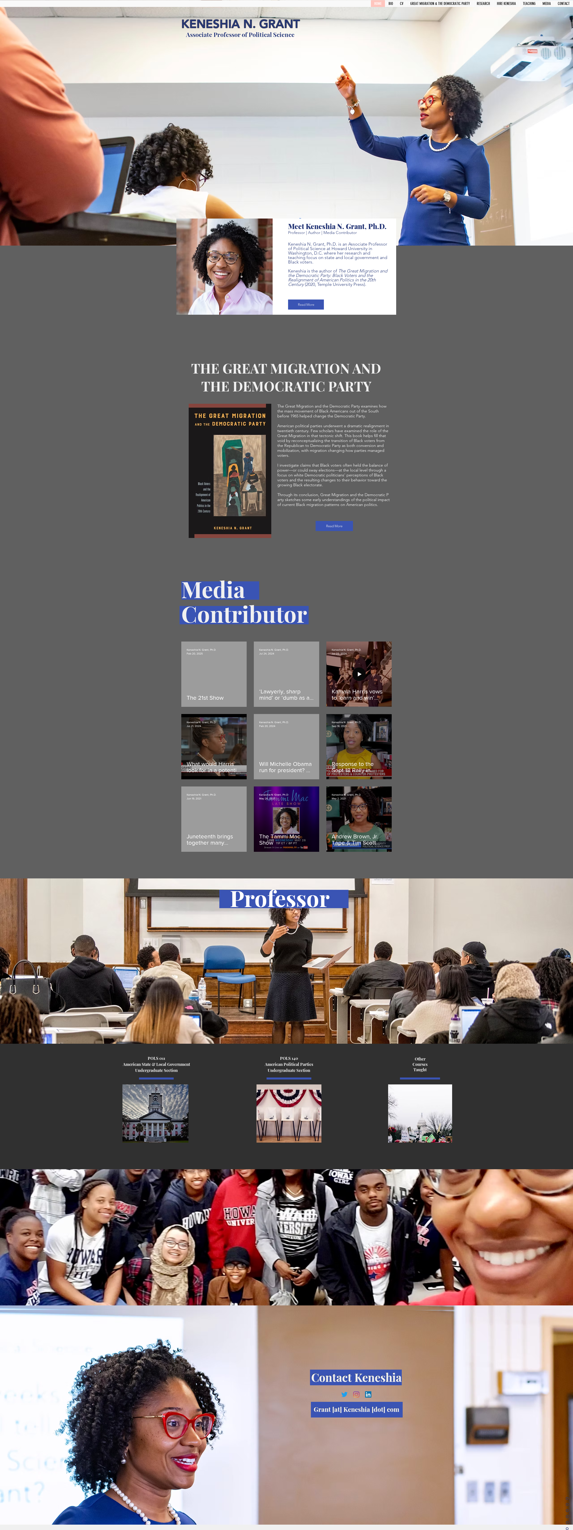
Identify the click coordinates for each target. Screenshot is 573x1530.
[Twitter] (344, 1394)
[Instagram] (356, 1394)
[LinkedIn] (368, 1394)
